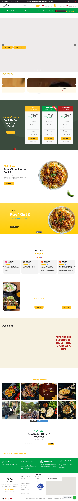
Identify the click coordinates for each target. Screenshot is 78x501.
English (59, 10)
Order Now (14, 225)
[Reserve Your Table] (55, 5)
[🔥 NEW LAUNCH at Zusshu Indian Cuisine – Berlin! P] (67, 409)
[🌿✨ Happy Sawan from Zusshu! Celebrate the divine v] (48, 390)
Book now (49, 137)
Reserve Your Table (61, 4)
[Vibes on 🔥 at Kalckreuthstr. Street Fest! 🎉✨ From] (30, 409)
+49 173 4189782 (70, 10)
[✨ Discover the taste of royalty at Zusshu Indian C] (67, 390)
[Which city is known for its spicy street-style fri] (11, 390)
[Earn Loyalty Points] (43, 5)
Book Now (32, 137)
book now (65, 137)
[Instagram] (3, 498)
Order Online (71, 4)
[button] (2, 84)
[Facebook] (68, 0)
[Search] (38, 5)
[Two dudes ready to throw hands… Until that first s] (11, 409)
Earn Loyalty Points (49, 4)
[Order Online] (67, 5)
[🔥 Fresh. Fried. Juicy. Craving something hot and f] (30, 390)
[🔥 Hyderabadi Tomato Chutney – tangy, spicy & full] (48, 409)
